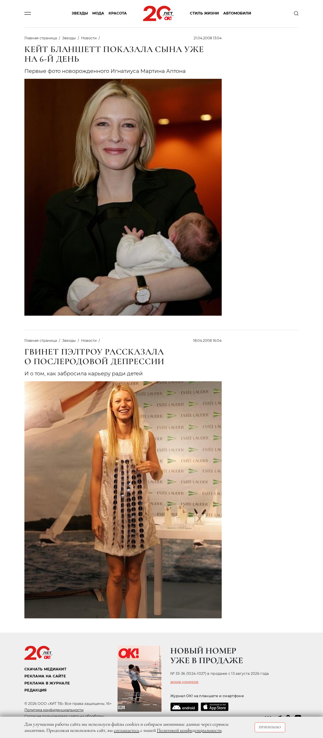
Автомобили (237, 13)
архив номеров (184, 682)
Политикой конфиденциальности (189, 730)
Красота (118, 13)
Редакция (35, 690)
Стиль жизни (204, 13)
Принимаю (270, 727)
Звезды (80, 13)
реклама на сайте (45, 676)
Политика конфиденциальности (53, 710)
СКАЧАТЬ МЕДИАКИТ (45, 669)
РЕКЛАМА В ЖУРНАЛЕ (47, 683)
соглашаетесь (126, 730)
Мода (98, 13)
